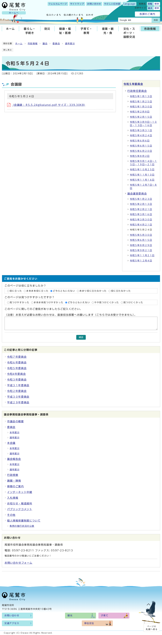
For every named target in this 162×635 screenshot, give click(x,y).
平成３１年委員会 (18, 385)
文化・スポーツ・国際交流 (129, 32)
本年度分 (14, 432)
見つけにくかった (133, 302)
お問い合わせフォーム (18, 562)
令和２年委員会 (17, 391)
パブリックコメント (19, 509)
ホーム (10, 28)
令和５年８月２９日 (141, 245)
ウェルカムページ (58, 4)
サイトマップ (77, 4)
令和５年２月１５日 (141, 117)
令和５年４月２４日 (141, 135)
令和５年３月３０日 (141, 219)
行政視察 (12, 475)
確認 (81, 337)
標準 (157, 4)
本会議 (11, 443)
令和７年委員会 (17, 357)
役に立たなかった (121, 291)
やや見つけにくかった (107, 302)
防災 (47, 28)
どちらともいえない (64, 291)
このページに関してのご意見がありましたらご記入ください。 (44, 309)
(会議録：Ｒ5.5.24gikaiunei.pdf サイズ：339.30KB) (48, 105)
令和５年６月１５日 (141, 146)
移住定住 (89, 623)
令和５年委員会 (133, 84)
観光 (70, 615)
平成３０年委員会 (18, 396)
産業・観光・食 (108, 30)
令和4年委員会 (16, 374)
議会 (45, 43)
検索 (156, 20)
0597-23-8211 (23, 550)
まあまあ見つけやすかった (48, 302)
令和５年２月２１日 (141, 209)
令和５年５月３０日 (141, 235)
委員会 (56, 43)
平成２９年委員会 (18, 402)
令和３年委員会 (17, 379)
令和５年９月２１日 (141, 250)
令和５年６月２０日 (141, 151)
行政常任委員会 (137, 91)
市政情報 (150, 28)
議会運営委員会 (137, 193)
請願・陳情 (14, 480)
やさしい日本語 (112, 4)
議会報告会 (14, 459)
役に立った (16, 291)
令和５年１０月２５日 (142, 169)
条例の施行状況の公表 (22, 526)
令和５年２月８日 (140, 112)
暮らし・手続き (29, 30)
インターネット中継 (19, 492)
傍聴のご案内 (15, 486)
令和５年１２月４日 (141, 261)
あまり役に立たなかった (93, 291)
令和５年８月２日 (140, 156)
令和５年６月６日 (140, 141)
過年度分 (70, 43)
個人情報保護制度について (23, 520)
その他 (11, 515)
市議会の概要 (15, 421)
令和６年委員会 (17, 362)
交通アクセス (11, 623)
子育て (104, 615)
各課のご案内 (147, 14)
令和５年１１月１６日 (142, 180)
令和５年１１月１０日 (142, 175)
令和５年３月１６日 (141, 214)
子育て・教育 (86, 30)
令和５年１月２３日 (141, 199)
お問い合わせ (94, 4)
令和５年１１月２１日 (142, 255)
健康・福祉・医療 (65, 30)
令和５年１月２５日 (141, 101)
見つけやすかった (19, 302)
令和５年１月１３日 (141, 96)
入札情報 (12, 498)
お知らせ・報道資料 (19, 503)
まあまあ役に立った (37, 291)
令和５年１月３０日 (141, 107)
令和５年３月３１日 (141, 130)
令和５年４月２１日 (141, 225)
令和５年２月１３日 (141, 204)
